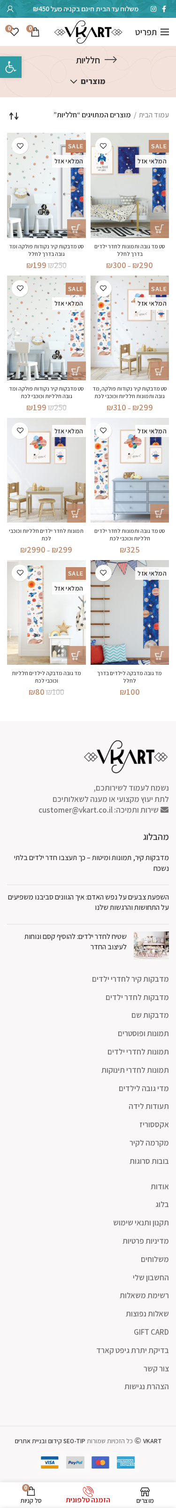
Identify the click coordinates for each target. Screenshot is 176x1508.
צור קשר (156, 1368)
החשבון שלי (151, 1277)
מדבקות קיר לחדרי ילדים (130, 979)
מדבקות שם (150, 1015)
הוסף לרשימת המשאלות (103, 146)
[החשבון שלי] (10, 9)
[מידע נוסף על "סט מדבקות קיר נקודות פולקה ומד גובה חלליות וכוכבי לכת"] (76, 371)
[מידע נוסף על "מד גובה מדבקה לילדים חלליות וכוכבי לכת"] (76, 655)
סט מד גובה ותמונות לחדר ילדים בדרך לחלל (129, 250)
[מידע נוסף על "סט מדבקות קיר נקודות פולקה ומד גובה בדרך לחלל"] (76, 228)
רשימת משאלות (144, 1295)
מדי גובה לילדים (144, 1088)
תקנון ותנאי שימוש (141, 1222)
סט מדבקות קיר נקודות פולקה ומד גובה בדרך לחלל (46, 250)
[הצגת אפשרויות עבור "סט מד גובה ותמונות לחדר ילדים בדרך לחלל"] (159, 228)
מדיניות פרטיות (145, 1241)
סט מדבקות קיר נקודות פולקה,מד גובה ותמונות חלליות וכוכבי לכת (129, 392)
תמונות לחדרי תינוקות (135, 1070)
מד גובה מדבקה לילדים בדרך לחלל (129, 676)
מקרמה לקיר (149, 1143)
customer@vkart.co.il (75, 810)
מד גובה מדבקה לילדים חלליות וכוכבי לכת (46, 676)
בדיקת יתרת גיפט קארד (132, 1350)
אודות (160, 1186)
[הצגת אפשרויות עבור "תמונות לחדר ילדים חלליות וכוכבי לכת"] (76, 513)
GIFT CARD (151, 1332)
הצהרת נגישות (146, 1386)
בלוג (162, 1204)
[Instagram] (153, 9)
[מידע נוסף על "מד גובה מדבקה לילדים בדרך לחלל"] (159, 655)
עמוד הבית (154, 115)
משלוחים (155, 1259)
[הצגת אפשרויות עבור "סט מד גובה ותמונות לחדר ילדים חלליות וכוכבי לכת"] (159, 513)
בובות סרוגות (149, 1161)
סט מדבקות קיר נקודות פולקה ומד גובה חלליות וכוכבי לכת (46, 392)
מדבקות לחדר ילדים (137, 997)
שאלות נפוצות (147, 1313)
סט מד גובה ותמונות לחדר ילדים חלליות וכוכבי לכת (129, 534)
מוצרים (93, 81)
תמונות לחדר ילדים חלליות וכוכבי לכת (46, 534)
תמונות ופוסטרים (143, 1033)
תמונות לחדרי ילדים (138, 1051)
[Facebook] (164, 9)
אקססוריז (154, 1124)
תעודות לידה (149, 1106)
